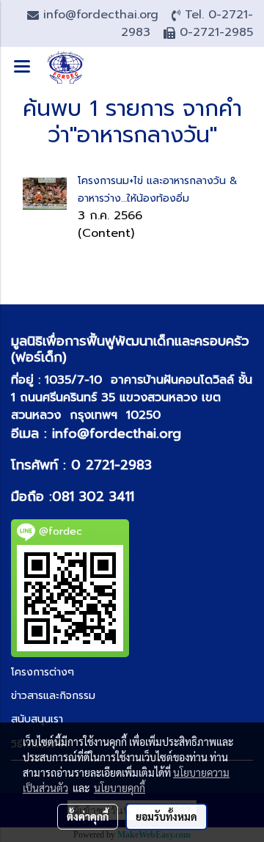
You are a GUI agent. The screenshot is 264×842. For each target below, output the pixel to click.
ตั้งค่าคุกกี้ (88, 816)
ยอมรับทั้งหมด (166, 816)
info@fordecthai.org (116, 433)
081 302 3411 (93, 496)
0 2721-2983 (111, 465)
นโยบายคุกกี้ (119, 787)
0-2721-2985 (216, 32)
